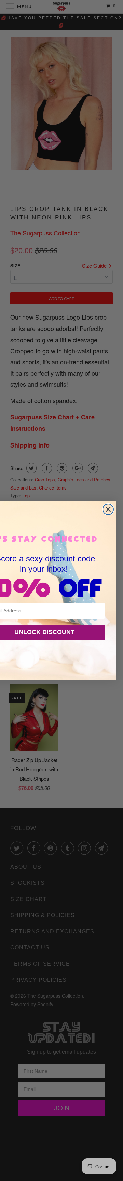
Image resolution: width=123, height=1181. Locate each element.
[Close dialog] (108, 509)
